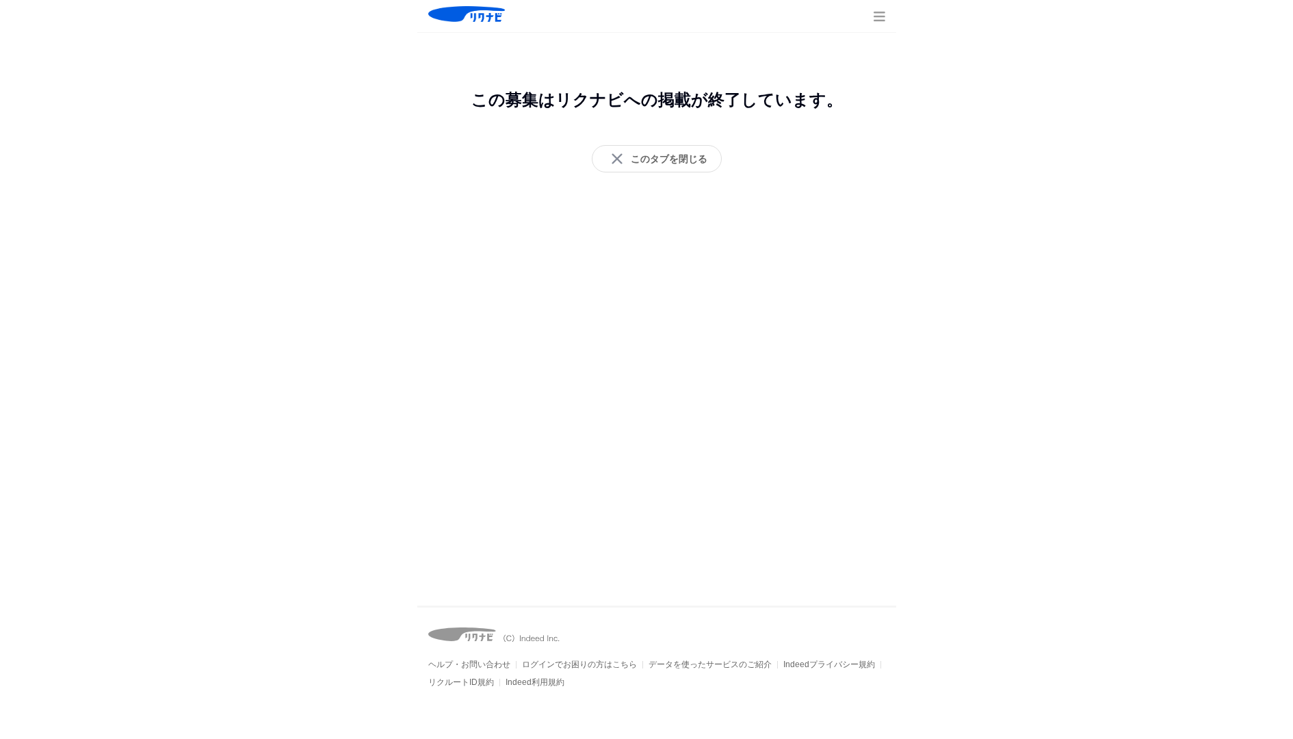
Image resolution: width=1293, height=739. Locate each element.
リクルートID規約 (461, 682)
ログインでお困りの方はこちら (579, 664)
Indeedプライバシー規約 (829, 664)
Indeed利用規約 (535, 682)
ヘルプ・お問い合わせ (469, 664)
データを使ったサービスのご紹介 (710, 664)
